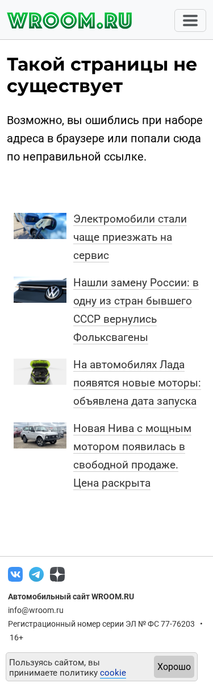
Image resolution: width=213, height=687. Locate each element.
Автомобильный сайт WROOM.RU (71, 596)
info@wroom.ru (36, 610)
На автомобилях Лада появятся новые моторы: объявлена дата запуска (137, 383)
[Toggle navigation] (190, 20)
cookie (113, 673)
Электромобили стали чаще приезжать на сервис (130, 237)
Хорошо (174, 666)
